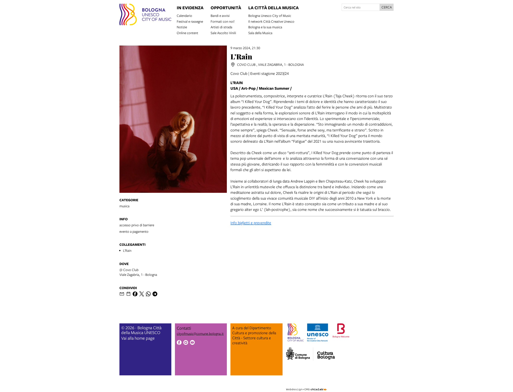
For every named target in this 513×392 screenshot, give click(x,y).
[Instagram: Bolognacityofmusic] (185, 343)
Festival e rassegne (190, 21)
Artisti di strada (221, 27)
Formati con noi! (223, 21)
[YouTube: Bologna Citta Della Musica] (192, 343)
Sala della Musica (260, 32)
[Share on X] (141, 293)
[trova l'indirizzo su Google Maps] (232, 64)
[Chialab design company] (306, 386)
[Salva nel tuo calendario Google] (128, 293)
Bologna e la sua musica (265, 27)
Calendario (184, 15)
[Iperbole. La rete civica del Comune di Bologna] (299, 354)
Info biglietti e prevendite (250, 222)
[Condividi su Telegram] (154, 293)
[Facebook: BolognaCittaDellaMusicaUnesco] (179, 343)
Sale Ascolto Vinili (223, 32)
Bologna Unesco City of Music (269, 15)
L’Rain (127, 250)
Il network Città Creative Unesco (271, 21)
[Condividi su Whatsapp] (148, 293)
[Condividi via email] (121, 293)
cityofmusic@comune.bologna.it (200, 333)
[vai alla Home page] (145, 15)
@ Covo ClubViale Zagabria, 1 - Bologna (138, 272)
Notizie (182, 27)
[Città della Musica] (326, 353)
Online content (187, 32)
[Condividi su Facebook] (135, 293)
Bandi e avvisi (220, 15)
